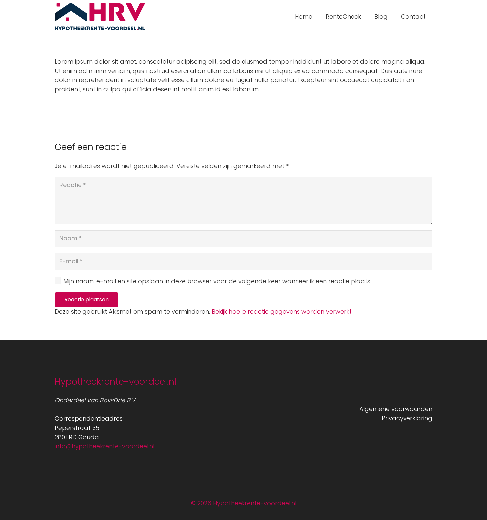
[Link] (100, 17)
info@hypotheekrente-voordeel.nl (104, 446)
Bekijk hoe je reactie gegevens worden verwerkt (282, 311)
